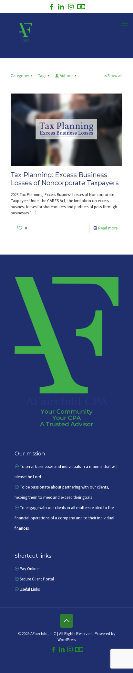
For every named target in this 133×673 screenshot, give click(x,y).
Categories (20, 76)
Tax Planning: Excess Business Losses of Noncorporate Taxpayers (65, 179)
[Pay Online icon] (81, 7)
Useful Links (30, 589)
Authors (66, 76)
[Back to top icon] (66, 621)
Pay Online (29, 569)
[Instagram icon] (70, 7)
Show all (114, 76)
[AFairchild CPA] (24, 32)
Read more (108, 228)
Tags (42, 76)
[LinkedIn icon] (61, 7)
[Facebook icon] (51, 7)
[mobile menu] (124, 26)
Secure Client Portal (37, 579)
